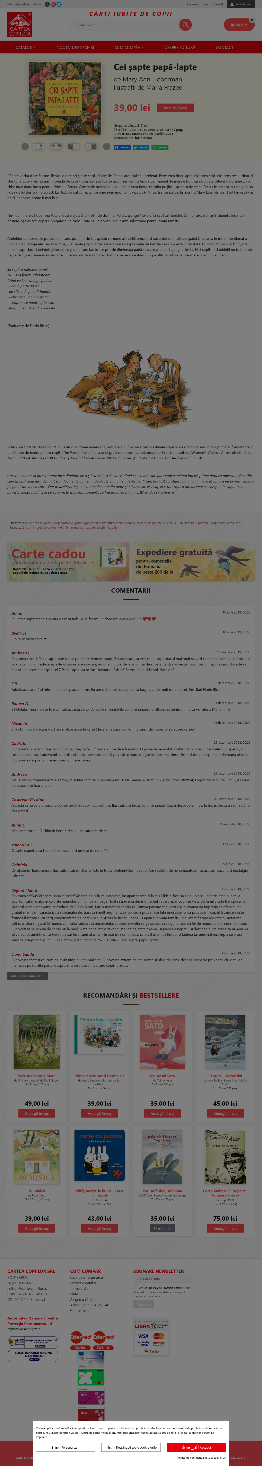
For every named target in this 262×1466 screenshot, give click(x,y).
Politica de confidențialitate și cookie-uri (201, 1457)
